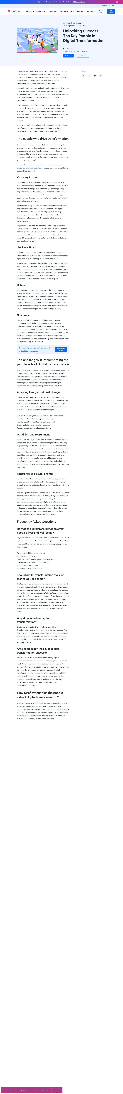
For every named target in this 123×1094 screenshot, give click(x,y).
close (55, 1090)
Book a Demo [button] (83, 56)
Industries (53, 11)
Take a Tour (100, 11)
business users (57, 255)
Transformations (41, 11)
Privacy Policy (44, 1090)
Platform (29, 11)
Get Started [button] (111, 11)
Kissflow (20, 703)
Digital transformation (26, 71)
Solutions (63, 11)
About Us (90, 11)
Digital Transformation (74, 23)
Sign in (113, 5)
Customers (80, 11)
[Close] (117, 2)
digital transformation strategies (30, 168)
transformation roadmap (40, 425)
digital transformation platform (50, 703)
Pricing (71, 11)
